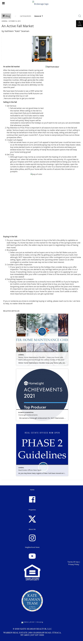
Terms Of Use (73, 562)
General (4, 21)
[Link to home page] (41, 3)
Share (79, 25)
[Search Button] (80, 16)
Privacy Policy (73, 564)
